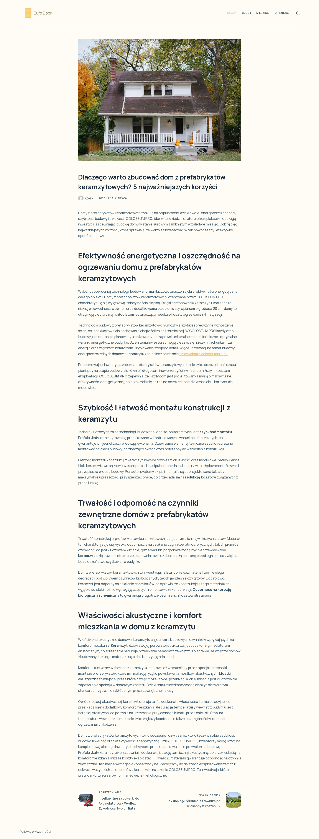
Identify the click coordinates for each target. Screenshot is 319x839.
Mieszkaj (262, 13)
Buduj (246, 13)
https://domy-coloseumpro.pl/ (203, 353)
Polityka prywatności (35, 831)
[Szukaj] (297, 13)
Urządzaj (282, 13)
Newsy (232, 13)
